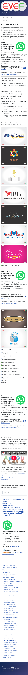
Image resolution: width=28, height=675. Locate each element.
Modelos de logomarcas (9, 655)
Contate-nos (6, 572)
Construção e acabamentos (10, 642)
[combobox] (8, 20)
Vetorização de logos (8, 565)
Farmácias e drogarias (9, 593)
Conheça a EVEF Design (9, 574)
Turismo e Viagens (8, 652)
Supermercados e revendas (10, 648)
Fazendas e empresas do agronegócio (13, 581)
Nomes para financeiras (9, 600)
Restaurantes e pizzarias (10, 644)
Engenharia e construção (10, 623)
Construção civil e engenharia (11, 612)
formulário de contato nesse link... (10, 74)
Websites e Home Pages (9, 570)
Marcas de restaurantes (9, 602)
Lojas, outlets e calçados (10, 640)
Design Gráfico (6, 657)
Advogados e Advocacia (9, 629)
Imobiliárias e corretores (9, 636)
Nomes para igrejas (8, 583)
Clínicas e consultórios (9, 585)
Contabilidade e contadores (10, 598)
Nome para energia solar (10, 604)
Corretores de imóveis (9, 596)
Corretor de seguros (8, 589)
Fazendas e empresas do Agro (11, 625)
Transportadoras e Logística (10, 650)
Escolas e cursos (8, 631)
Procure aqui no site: (7, 17)
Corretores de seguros (9, 621)
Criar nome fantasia (8, 577)
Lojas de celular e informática (11, 591)
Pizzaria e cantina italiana (10, 606)
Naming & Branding (8, 610)
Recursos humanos (8, 646)
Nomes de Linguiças (8, 608)
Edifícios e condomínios (9, 579)
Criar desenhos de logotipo (10, 617)
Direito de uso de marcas (9, 567)
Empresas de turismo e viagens (11, 587)
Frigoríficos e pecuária (9, 614)
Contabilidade (7, 619)
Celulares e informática (9, 638)
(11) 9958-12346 (14, 546)
